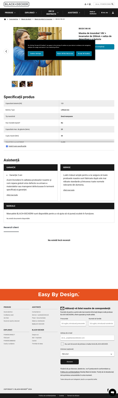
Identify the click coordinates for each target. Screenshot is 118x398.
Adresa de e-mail (66, 333)
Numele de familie (95, 319)
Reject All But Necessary (65, 53)
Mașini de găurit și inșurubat (43, 19)
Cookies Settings (35, 53)
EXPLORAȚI (30, 13)
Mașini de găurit (26, 19)
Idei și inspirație (51, 12)
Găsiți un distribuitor (93, 13)
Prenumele (64, 319)
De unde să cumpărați (96, 47)
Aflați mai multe (12, 195)
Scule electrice (13, 19)
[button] (108, 390)
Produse (9, 13)
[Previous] (6, 51)
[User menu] (113, 13)
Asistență (73, 13)
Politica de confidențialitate (70, 372)
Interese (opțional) (67, 349)
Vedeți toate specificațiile (17, 146)
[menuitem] (10, 13)
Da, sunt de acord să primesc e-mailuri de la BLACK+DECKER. (86, 344)
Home (5, 19)
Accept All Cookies (84, 53)
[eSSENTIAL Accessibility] (88, 4)
